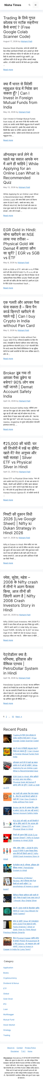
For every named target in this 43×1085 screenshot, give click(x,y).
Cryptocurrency (10, 978)
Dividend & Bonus (11, 983)
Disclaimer (15, 1051)
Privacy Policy (30, 1048)
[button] (29, 5)
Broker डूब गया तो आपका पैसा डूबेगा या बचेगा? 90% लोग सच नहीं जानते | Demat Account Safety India (18, 384)
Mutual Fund (8, 1020)
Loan (5, 1009)
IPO (4, 1004)
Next (19, 717)
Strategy (7, 1030)
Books (6, 973)
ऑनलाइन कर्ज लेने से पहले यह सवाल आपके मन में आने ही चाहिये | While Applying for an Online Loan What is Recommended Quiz (21, 168)
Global (6, 994)
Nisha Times (12, 5)
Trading (6, 1035)
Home (30, 1051)
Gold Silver (8, 999)
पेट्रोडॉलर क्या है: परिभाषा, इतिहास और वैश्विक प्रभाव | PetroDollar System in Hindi (20, 663)
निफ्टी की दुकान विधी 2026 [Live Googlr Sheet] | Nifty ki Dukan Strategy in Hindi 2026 (19, 523)
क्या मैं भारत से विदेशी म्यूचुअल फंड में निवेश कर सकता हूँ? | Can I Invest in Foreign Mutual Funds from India (20, 95)
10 (13, 717)
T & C (23, 1051)
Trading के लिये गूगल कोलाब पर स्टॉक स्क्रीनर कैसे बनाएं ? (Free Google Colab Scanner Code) (20, 27)
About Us (10, 1048)
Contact (20, 1048)
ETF (5, 988)
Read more (8, 70)
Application (8, 968)
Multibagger (8, 1014)
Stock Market (9, 1025)
